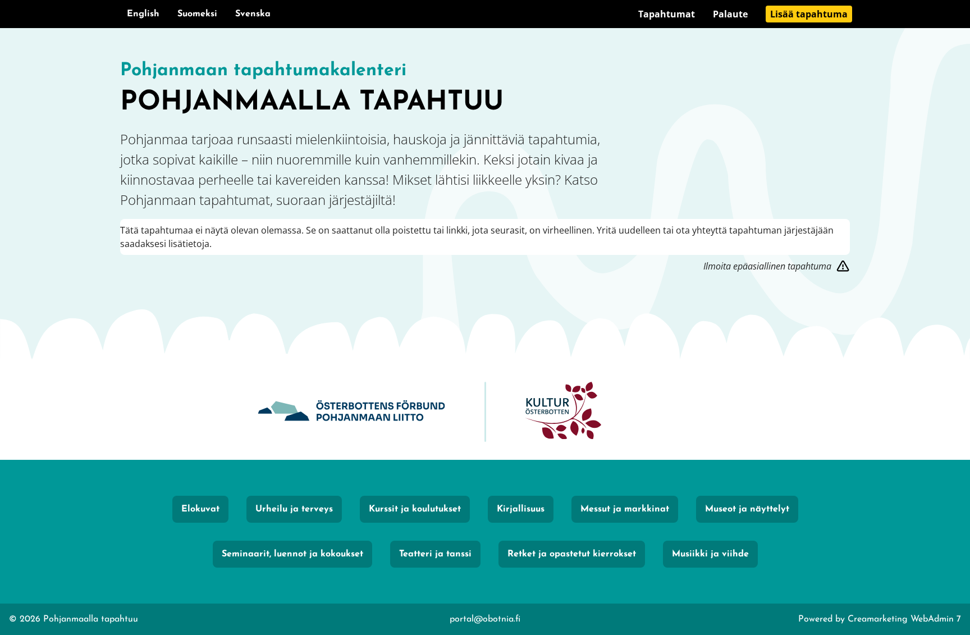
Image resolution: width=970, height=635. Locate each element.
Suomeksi (197, 14)
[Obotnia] (351, 412)
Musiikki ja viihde (710, 554)
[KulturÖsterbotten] (563, 412)
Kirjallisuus (521, 509)
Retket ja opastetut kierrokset (571, 554)
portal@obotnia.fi (485, 619)
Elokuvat (200, 509)
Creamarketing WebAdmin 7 (904, 619)
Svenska (253, 14)
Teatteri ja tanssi (435, 554)
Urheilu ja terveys (294, 509)
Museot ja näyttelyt (747, 509)
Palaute (730, 14)
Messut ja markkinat (624, 509)
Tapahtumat (666, 14)
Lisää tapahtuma (809, 14)
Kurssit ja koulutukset (415, 509)
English (143, 14)
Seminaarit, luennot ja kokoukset (292, 554)
